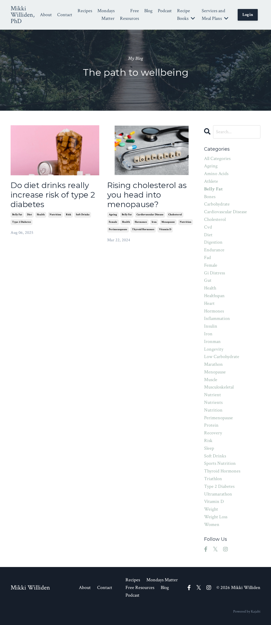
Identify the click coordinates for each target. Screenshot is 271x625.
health (41, 214)
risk (68, 214)
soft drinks (82, 214)
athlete (211, 181)
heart (209, 303)
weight (211, 509)
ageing (113, 214)
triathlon (213, 479)
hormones (141, 222)
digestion (213, 242)
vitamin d (165, 229)
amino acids (216, 174)
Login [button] (247, 14)
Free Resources (129, 14)
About (46, 15)
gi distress (214, 273)
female (113, 222)
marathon (213, 364)
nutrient (212, 395)
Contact (64, 15)
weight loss (215, 517)
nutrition (55, 214)
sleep (209, 448)
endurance (214, 250)
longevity (213, 349)
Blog (148, 11)
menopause (168, 222)
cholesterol (175, 214)
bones (209, 197)
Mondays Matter (106, 14)
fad (207, 258)
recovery (213, 433)
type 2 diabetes (21, 222)
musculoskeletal (219, 387)
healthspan (214, 296)
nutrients (213, 402)
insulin (210, 326)
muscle (210, 380)
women (211, 524)
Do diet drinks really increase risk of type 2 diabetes (53, 195)
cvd (208, 227)
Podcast (165, 11)
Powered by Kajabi (246, 611)
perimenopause (118, 229)
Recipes (85, 11)
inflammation (217, 318)
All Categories (217, 158)
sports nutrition (220, 463)
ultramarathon (218, 494)
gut (207, 280)
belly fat (17, 214)
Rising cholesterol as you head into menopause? (147, 195)
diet (29, 214)
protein (211, 425)
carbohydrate (217, 204)
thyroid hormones (143, 229)
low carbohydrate (221, 357)
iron (154, 222)
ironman (212, 341)
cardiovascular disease (150, 214)
